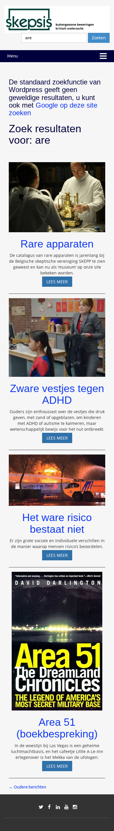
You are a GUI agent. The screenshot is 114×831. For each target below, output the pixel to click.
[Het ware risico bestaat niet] (57, 477)
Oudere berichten (27, 787)
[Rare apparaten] (57, 194)
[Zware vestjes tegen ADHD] (57, 335)
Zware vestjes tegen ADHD (57, 394)
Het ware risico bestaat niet (57, 523)
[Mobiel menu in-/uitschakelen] (103, 56)
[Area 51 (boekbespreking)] (57, 638)
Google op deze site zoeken (53, 109)
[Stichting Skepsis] (57, 19)
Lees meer (59, 283)
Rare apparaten (57, 244)
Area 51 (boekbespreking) (57, 728)
